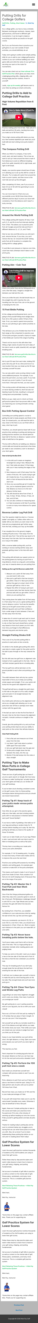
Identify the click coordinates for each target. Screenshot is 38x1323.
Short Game (20, 23)
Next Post (19, 1310)
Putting (12, 23)
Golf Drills (5, 23)
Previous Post (19, 1305)
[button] (33, 4)
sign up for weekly (13, 85)
